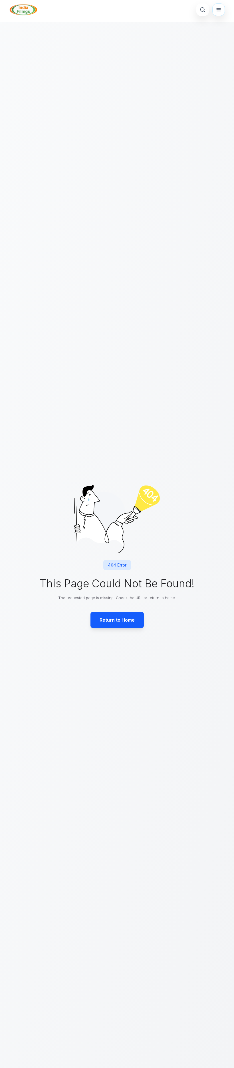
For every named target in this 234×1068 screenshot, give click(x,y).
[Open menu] (218, 9)
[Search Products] (202, 9)
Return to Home (117, 620)
